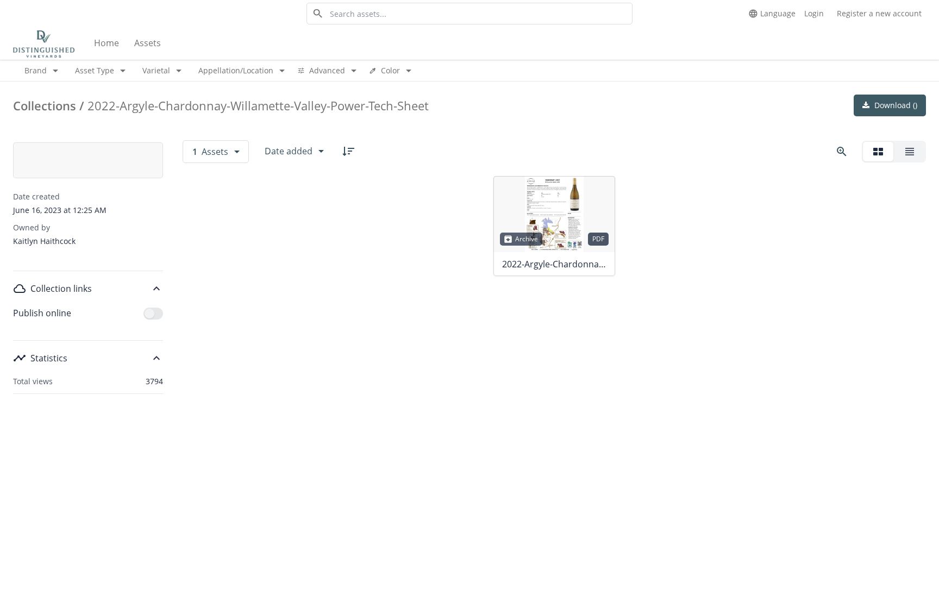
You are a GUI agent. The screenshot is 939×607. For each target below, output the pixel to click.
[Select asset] (600, 191)
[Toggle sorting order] (348, 151)
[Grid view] (878, 151)
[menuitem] (107, 43)
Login (814, 13)
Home (106, 43)
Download (894, 105)
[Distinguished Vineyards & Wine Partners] (43, 43)
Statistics (48, 358)
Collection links (61, 288)
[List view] (909, 151)
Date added (288, 151)
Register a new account (879, 13)
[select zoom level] (841, 151)
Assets (147, 43)
